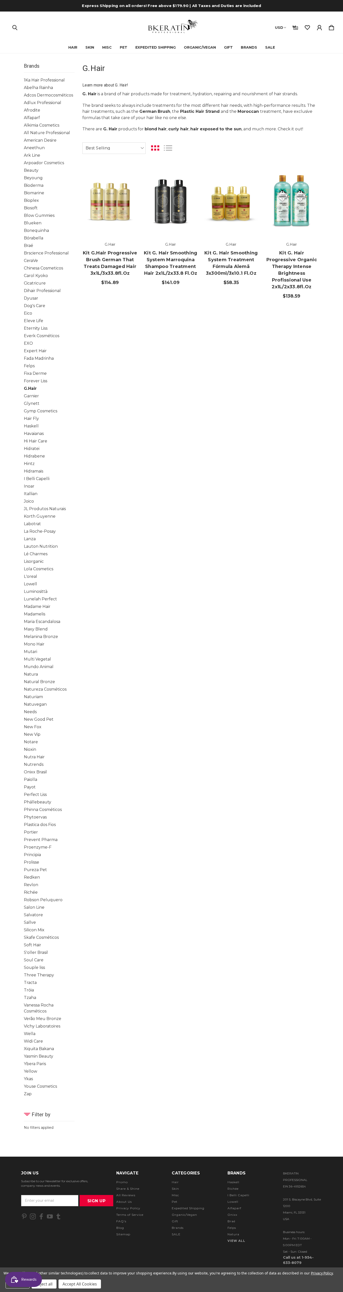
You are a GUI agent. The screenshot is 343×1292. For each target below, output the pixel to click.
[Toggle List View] (168, 148)
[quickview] (127, 201)
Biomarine (34, 193)
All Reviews (125, 1195)
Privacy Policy (128, 1208)
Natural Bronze (39, 681)
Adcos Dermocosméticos (48, 95)
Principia (32, 854)
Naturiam (33, 696)
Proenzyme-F (37, 847)
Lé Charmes (35, 553)
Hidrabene (34, 456)
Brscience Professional (46, 253)
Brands (249, 47)
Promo (122, 1182)
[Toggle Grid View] (155, 148)
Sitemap (123, 1234)
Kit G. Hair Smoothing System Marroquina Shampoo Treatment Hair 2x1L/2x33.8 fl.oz (170, 263)
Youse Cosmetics (40, 1086)
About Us (124, 1202)
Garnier (31, 396)
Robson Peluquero (43, 899)
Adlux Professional (42, 102)
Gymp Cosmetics (40, 411)
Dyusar (31, 298)
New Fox (32, 726)
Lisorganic (34, 561)
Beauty (31, 170)
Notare (31, 742)
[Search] (15, 26)
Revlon (31, 884)
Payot (30, 787)
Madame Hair (37, 606)
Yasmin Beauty (38, 1056)
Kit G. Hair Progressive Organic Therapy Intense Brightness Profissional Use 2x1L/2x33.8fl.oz (291, 270)
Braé (28, 245)
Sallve (30, 922)
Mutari (30, 651)
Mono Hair (34, 644)
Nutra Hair (34, 757)
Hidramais (33, 471)
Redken (32, 877)
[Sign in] (319, 26)
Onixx (232, 1215)
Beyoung (33, 177)
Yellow (30, 1071)
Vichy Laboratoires (42, 1026)
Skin (89, 47)
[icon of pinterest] (24, 1216)
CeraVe (31, 260)
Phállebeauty (37, 802)
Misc (107, 47)
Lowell (30, 584)
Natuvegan (35, 704)
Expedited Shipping (155, 47)
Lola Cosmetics (38, 569)
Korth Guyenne (39, 516)
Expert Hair (35, 350)
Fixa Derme (35, 373)
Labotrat (32, 523)
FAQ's (121, 1221)
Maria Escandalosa (42, 621)
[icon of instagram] (33, 1216)
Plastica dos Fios (40, 824)
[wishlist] (307, 26)
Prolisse (31, 862)
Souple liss (34, 967)
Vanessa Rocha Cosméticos (38, 1008)
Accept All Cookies (80, 1284)
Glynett (31, 403)
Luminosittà (35, 591)
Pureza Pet (35, 869)
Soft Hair (32, 945)
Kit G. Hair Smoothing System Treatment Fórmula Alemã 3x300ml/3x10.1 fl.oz (231, 263)
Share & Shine (127, 1188)
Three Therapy (39, 975)
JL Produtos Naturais (45, 508)
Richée (31, 892)
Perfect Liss (35, 794)
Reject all (44, 1284)
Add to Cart (110, 221)
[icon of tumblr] (58, 1216)
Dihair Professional (42, 290)
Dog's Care (34, 305)
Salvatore (33, 914)
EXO (28, 343)
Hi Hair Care (35, 441)
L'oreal (30, 576)
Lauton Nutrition (41, 546)
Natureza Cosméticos (45, 689)
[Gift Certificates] (295, 26)
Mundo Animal (38, 666)
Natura (31, 674)
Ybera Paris (35, 1063)
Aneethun (34, 147)
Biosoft (31, 208)
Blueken (32, 223)
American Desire (40, 140)
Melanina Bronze (41, 636)
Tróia (29, 990)
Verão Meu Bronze (42, 1018)
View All (236, 1241)
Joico (29, 501)
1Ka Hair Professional (44, 80)
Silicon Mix (34, 930)
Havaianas (34, 433)
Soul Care (33, 960)
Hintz (29, 463)
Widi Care (33, 1041)
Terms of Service (129, 1215)
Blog (120, 1228)
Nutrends (33, 764)
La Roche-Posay (40, 531)
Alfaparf (32, 117)
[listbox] (114, 148)
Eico (28, 313)
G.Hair (30, 388)
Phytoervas (35, 817)
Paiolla (30, 779)
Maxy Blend (36, 629)
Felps (29, 365)
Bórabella (33, 238)
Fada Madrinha (39, 358)
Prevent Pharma (41, 839)
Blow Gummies (39, 215)
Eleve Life (33, 320)
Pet (123, 47)
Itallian (30, 493)
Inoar (29, 486)
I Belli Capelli (36, 478)
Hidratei (31, 448)
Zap (28, 1093)
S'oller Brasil (36, 952)
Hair (72, 47)
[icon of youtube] (50, 1216)
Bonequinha (36, 230)
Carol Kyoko (36, 275)
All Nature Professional (47, 132)
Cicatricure (35, 283)
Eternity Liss (35, 328)
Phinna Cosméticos (43, 809)
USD (279, 27)
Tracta (30, 982)
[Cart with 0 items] (331, 26)
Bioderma (33, 185)
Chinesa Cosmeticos (43, 268)
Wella (29, 1033)
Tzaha (30, 997)
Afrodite (32, 110)
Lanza (30, 538)
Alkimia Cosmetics (41, 125)
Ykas (28, 1078)
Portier (31, 832)
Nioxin (30, 749)
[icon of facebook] (41, 1216)
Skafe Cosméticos (41, 937)
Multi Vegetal (37, 659)
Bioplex (31, 200)
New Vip (32, 734)
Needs (30, 711)
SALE (270, 47)
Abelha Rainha (38, 87)
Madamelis (34, 614)
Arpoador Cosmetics (44, 162)
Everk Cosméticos (41, 335)
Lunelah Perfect (40, 599)
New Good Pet (38, 719)
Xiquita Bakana (39, 1048)
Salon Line (34, 907)
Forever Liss (35, 381)
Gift (228, 47)
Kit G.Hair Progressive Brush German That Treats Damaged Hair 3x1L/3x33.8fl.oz (110, 263)
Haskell (31, 426)
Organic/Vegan (200, 47)
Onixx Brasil (35, 772)
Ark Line (32, 155)
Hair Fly (31, 418)
